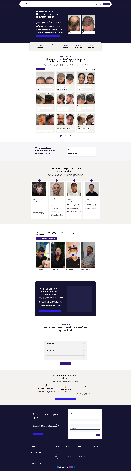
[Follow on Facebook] (30, 463)
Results (79, 452)
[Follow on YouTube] (35, 463)
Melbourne (57, 454)
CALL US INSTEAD (38, 433)
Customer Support (94, 454)
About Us (65, 4)
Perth (56, 456)
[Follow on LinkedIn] (41, 463)
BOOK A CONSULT (65, 363)
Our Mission (67, 449)
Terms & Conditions (69, 456)
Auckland (57, 449)
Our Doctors (55, 4)
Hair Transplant (31, 4)
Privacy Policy (67, 454)
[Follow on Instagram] (33, 463)
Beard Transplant (81, 454)
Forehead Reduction (82, 456)
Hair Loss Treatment (40, 4)
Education (60, 4)
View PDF (32, 457)
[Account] (98, 4)
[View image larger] (40, 78)
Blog (66, 452)
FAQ (65, 451)
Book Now (106, 4)
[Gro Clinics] (24, 4)
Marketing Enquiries (95, 452)
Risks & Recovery (94, 456)
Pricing (79, 451)
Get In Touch (93, 449)
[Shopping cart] (101, 4)
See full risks (84, 64)
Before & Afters (49, 4)
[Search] (96, 4)
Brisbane (57, 451)
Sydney (56, 452)
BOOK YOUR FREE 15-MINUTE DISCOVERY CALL (47, 35)
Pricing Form (93, 451)
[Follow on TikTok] (38, 463)
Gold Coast (57, 458)
